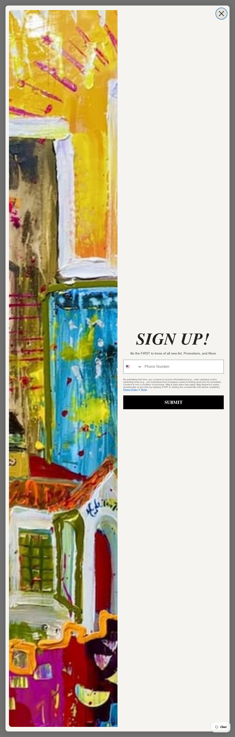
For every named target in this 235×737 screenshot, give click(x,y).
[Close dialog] (221, 13)
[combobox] (132, 366)
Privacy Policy (130, 389)
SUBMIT (173, 402)
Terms (144, 389)
